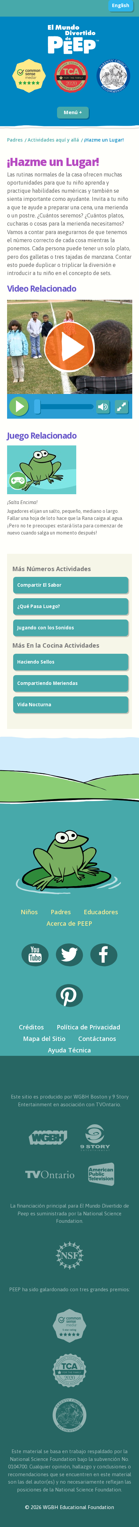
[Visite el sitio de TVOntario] (50, 1174)
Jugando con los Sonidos (45, 628)
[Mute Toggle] (101, 407)
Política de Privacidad (88, 1027)
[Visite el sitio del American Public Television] (101, 1174)
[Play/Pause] (19, 406)
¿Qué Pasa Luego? (38, 606)
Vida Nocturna (34, 705)
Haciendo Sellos (35, 662)
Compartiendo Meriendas (47, 683)
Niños (29, 912)
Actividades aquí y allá (53, 140)
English (120, 5)
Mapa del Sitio (44, 1038)
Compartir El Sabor (39, 585)
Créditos (31, 1027)
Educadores (101, 912)
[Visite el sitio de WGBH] (47, 1137)
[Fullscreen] (122, 407)
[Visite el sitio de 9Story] (95, 1137)
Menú (71, 112)
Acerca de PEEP (69, 923)
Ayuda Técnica (69, 1050)
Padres (15, 140)
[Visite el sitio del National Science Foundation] (69, 1255)
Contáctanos (97, 1038)
